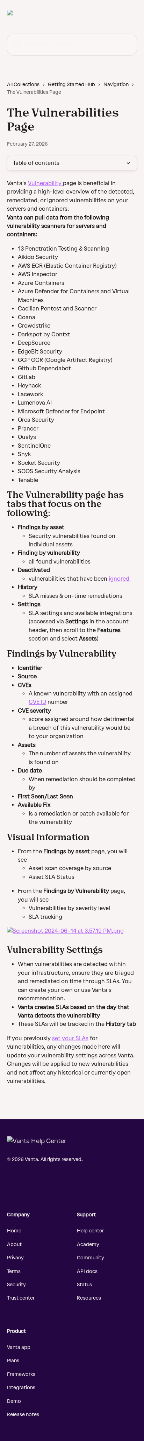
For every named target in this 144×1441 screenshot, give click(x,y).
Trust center (21, 1298)
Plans (13, 1361)
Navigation (116, 85)
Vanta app (18, 1347)
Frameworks (21, 1374)
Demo (14, 1401)
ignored (120, 578)
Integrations (21, 1388)
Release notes (23, 1415)
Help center (90, 1231)
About (14, 1244)
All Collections (23, 85)
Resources (89, 1298)
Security (16, 1285)
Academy (88, 1244)
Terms (14, 1271)
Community (90, 1258)
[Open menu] (130, 12)
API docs (87, 1271)
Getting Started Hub (71, 85)
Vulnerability (45, 183)
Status (84, 1285)
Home (14, 1231)
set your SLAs (70, 1038)
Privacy (15, 1258)
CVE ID (37, 702)
